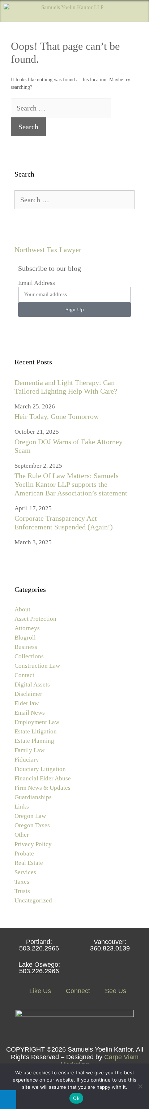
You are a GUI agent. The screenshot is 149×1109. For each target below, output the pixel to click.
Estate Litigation (35, 731)
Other (21, 834)
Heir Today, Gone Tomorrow (56, 416)
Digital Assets (32, 684)
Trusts (22, 891)
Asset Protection (35, 618)
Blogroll (25, 637)
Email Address (36, 283)
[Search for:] (61, 109)
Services (25, 872)
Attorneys (27, 628)
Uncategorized (33, 900)
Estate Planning (34, 740)
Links (21, 806)
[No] (140, 1086)
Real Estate (28, 862)
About (22, 609)
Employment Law (36, 722)
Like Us (39, 991)
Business (25, 647)
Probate (24, 853)
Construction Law (37, 665)
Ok (76, 1098)
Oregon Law (30, 816)
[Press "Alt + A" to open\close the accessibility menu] (8, 1099)
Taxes (21, 881)
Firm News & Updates (42, 787)
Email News (29, 712)
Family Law (29, 750)
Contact (24, 675)
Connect (77, 991)
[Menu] (138, 11)
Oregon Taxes (32, 825)
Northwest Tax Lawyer (47, 250)
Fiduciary (26, 759)
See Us (114, 991)
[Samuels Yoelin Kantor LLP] (53, 11)
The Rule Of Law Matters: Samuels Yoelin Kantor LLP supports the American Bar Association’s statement (70, 484)
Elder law (26, 703)
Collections (29, 656)
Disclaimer (28, 693)
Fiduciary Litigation (40, 769)
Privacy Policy (33, 844)
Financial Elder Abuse (42, 778)
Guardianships (33, 797)
